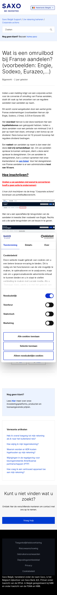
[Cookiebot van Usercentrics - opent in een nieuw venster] (41, 237)
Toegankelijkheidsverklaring (28, 542)
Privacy (28, 565)
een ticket (24, 161)
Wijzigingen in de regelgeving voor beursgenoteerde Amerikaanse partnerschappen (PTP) (23, 460)
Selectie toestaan (28, 346)
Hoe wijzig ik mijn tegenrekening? (23, 444)
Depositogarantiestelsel (28, 560)
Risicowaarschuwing (28, 548)
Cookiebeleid (28, 571)
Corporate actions (10, 22)
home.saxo (32, 36)
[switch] (49, 304)
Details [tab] (28, 245)
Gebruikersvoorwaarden (28, 554)
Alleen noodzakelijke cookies (28, 355)
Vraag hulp (28, 520)
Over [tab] (46, 245)
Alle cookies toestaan (28, 336)
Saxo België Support (11, 19)
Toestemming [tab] (10, 245)
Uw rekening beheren (33, 19)
